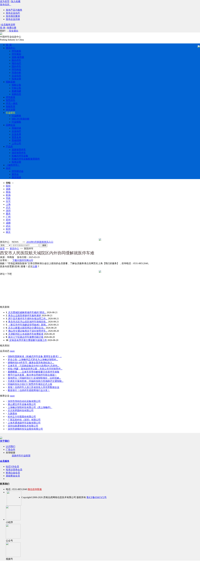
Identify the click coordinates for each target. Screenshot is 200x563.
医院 (8, 186)
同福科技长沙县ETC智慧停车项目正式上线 (30, 384)
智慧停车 (10, 100)
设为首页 (4, 1)
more (12, 351)
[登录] (17, 266)
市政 (8, 198)
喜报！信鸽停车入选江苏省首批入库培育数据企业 (33, 387)
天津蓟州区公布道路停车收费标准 (25, 334)
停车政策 (16, 51)
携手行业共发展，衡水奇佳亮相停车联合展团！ (32, 375)
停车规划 (16, 54)
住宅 (8, 201)
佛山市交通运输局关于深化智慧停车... (27, 331)
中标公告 (16, 88)
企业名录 (16, 134)
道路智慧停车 (19, 149)
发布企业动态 (13, 13)
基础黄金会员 (13, 475)
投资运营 (16, 78)
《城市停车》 (13, 165)
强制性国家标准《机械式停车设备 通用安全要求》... (35, 356)
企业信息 (16, 75)
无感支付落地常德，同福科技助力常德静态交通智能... (35, 381)
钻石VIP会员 (12, 466)
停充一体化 (12, 103)
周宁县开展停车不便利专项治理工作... (27, 318)
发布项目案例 (13, 16)
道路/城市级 (18, 57)
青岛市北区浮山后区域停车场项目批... (27, 321)
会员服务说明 (8, 24)
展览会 (15, 174)
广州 (8, 216)
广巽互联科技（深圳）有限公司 (24, 419)
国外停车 (16, 66)
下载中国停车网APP (22, 260)
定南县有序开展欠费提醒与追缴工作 (28, 340)
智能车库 (10, 106)
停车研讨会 (17, 171)
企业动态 (16, 131)
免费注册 (11, 27)
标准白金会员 (13, 472)
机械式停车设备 (20, 156)
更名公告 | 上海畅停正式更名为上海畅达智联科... (33, 359)
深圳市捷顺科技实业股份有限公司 (25, 429)
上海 (8, 204)
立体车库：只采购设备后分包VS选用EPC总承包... (33, 365)
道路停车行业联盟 (21, 455)
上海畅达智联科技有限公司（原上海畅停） (30, 407)
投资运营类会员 (14, 469)
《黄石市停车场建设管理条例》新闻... (27, 324)
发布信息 (5, 4)
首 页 (9, 45)
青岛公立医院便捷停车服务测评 (24, 315)
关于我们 (4, 441)
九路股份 (12, 413)
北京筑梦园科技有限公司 (21, 410)
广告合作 (10, 449)
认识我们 (10, 446)
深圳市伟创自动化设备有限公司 (24, 401)
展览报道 (16, 177)
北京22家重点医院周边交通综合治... (26, 328)
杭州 (8, 229)
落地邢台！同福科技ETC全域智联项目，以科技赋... (34, 378)
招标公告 (16, 85)
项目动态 (16, 63)
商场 (8, 192)
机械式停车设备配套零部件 (26, 159)
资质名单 (16, 137)
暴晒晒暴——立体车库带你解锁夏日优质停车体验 (33, 372)
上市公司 (16, 143)
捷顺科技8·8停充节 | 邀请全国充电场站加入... (31, 362)
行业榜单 (16, 115)
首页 (2, 248)
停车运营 (10, 109)
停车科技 (16, 69)
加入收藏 (15, 1)
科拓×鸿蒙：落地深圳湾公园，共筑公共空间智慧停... (35, 369)
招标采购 (10, 82)
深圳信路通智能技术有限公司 (23, 426)
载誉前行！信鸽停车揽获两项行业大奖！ (29, 390)
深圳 (8, 210)
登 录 (2, 27)
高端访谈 (16, 128)
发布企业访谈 (13, 19)
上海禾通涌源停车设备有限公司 (24, 423)
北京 (8, 207)
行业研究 (10, 112)
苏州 (8, 220)
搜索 (43, 245)
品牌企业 (10, 125)
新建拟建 (16, 91)
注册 (35, 266)
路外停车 (16, 60)
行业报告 (16, 122)
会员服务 (4, 461)
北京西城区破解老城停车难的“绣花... (27, 312)
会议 (8, 168)
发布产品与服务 (14, 10)
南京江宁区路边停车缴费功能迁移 (25, 337)
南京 (8, 232)
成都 (8, 223)
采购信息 (16, 94)
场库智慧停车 (19, 152)
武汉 (8, 226)
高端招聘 (16, 140)
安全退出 (13, 31)
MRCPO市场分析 (20, 119)
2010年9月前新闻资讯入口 (39, 242)
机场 (8, 195)
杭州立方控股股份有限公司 (22, 416)
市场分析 (16, 72)
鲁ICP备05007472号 (97, 497)
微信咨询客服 (35, 489)
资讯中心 (10, 48)
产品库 (9, 146)
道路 (8, 189)
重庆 (8, 213)
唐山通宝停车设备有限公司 (22, 404)
